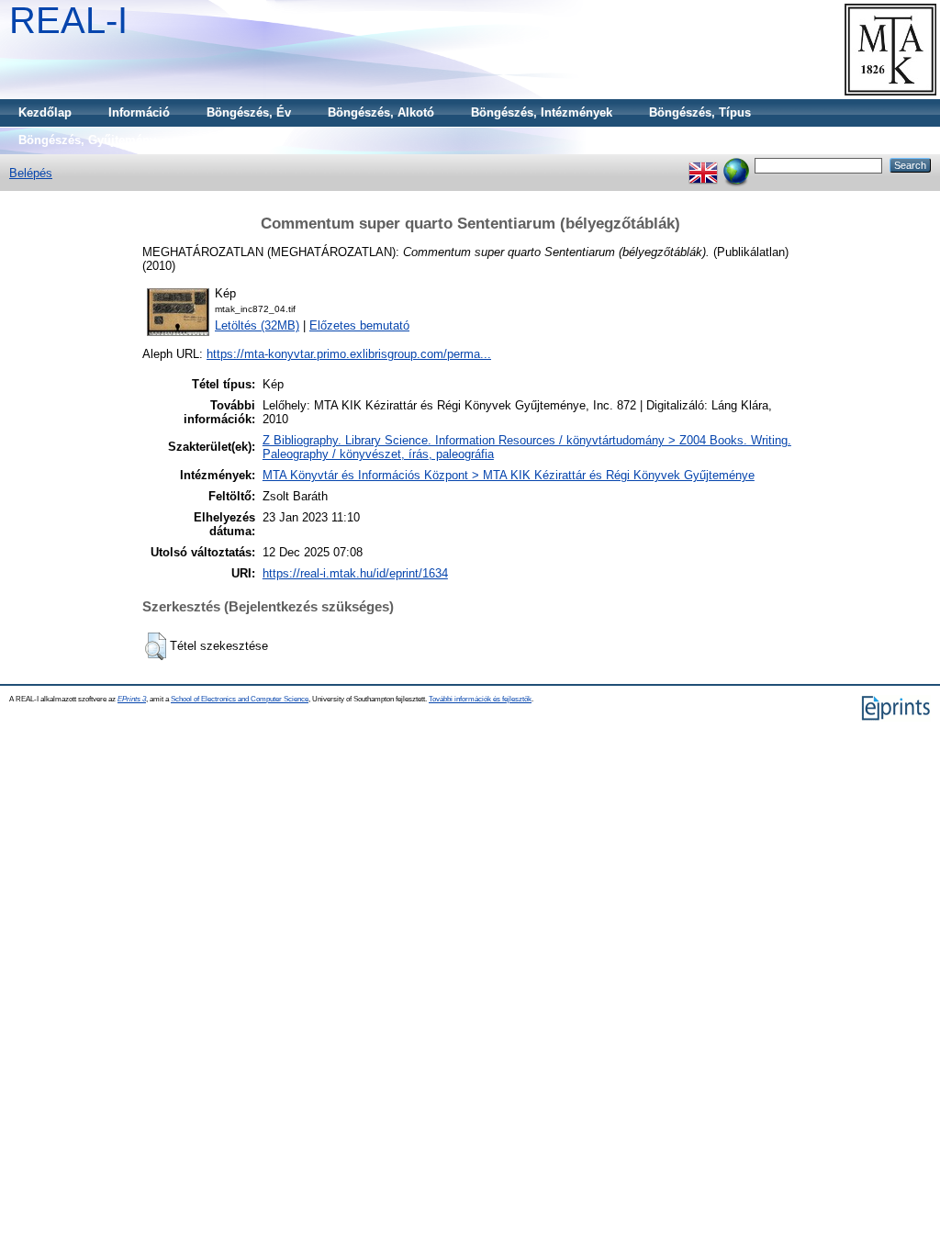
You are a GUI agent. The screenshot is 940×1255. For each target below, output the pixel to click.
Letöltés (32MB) (257, 325)
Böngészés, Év (249, 112)
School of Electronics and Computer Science (239, 699)
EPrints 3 (132, 699)
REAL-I (68, 20)
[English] (703, 165)
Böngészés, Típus (700, 112)
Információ (139, 112)
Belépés (30, 173)
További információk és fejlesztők (480, 699)
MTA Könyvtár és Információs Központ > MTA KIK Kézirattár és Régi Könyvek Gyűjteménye (509, 475)
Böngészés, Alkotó (381, 112)
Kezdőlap (45, 112)
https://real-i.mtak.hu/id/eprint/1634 (355, 573)
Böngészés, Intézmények (541, 112)
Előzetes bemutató (359, 325)
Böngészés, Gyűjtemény (87, 140)
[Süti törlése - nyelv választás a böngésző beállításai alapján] (736, 165)
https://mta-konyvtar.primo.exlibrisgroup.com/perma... (349, 354)
